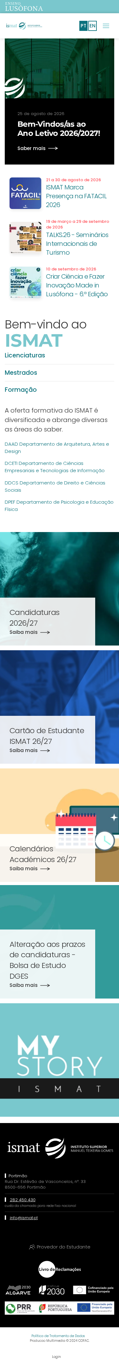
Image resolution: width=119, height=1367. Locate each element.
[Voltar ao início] (24, 25)
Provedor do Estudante (63, 1246)
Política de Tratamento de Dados (58, 1336)
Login (56, 1356)
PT (83, 25)
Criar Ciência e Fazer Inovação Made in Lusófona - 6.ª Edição (77, 285)
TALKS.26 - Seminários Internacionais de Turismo (77, 243)
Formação (21, 389)
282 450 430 (23, 1200)
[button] (106, 25)
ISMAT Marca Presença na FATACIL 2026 (76, 196)
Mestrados (21, 372)
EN (92, 25)
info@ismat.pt (24, 1218)
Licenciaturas (25, 355)
